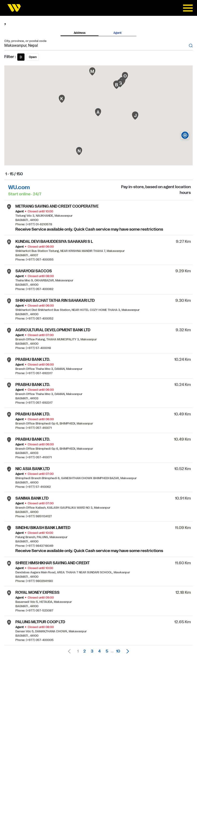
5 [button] (107, 651)
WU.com (19, 187)
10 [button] (118, 651)
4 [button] (99, 651)
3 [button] (92, 651)
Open (33, 57)
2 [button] (84, 651)
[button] (126, 651)
